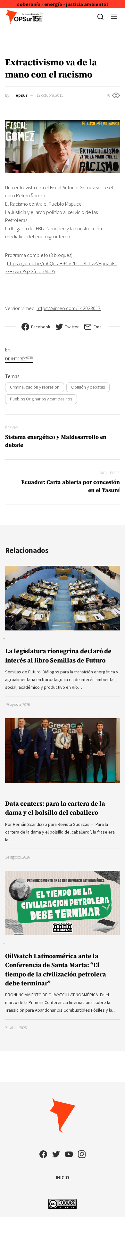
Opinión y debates (88, 387)
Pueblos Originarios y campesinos (41, 399)
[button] (114, 16)
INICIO (62, 1177)
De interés (19, 359)
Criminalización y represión (34, 387)
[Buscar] (100, 16)
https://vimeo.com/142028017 (69, 308)
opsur (21, 95)
